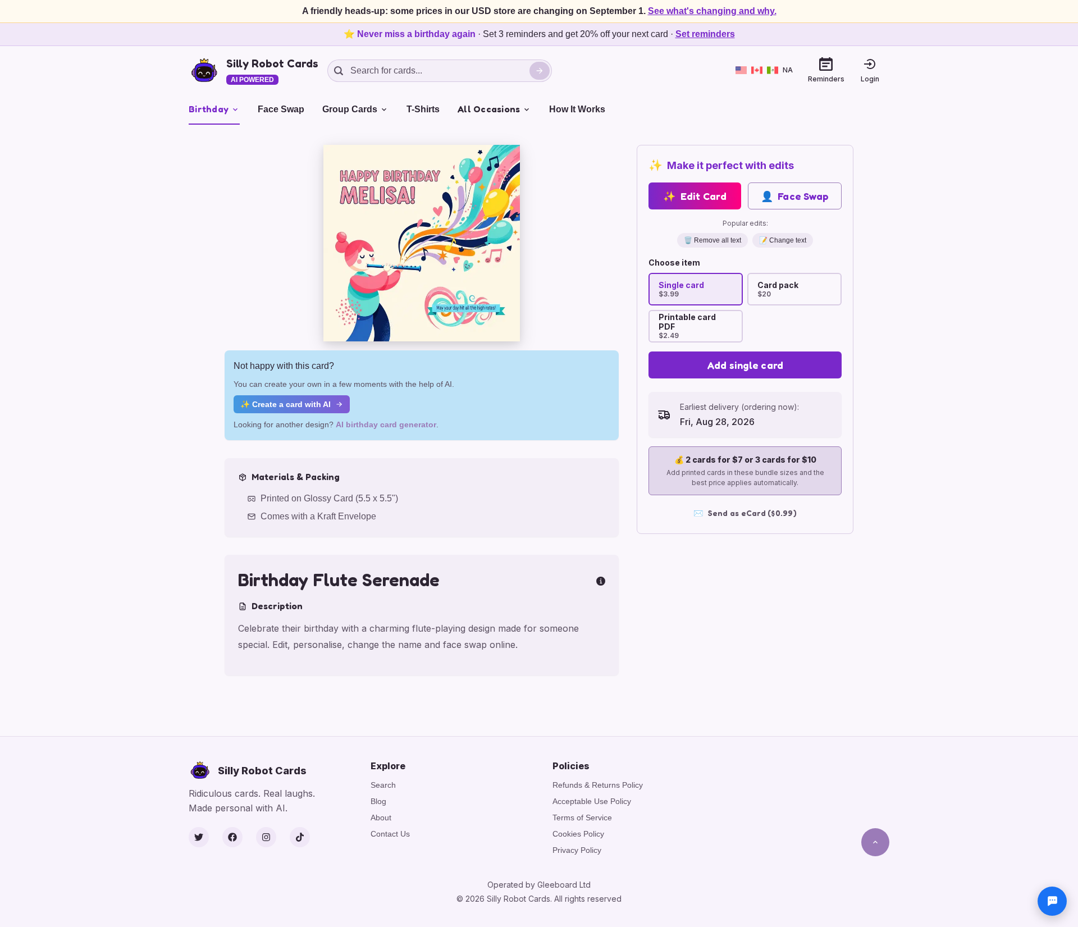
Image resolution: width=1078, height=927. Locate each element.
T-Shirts (423, 109)
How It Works (577, 109)
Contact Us (390, 833)
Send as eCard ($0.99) (745, 513)
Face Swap (281, 109)
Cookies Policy (578, 833)
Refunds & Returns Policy (597, 784)
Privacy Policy (576, 850)
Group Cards (349, 109)
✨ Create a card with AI (285, 404)
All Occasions (489, 109)
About (381, 817)
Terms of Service (582, 817)
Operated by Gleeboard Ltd (539, 884)
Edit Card (695, 196)
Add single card (745, 365)
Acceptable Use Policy (591, 801)
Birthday (209, 109)
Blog (378, 801)
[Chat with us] (1052, 901)
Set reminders (705, 34)
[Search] (539, 71)
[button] (421, 243)
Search (383, 784)
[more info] (600, 580)
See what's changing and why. (712, 11)
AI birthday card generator (386, 424)
